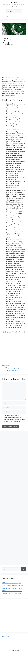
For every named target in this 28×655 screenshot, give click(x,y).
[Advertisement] (14, 62)
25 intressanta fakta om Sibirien (12, 593)
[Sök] (23, 569)
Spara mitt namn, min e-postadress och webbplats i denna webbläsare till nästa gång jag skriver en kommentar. (14, 418)
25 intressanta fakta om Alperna (12, 591)
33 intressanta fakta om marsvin (12, 585)
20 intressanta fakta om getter (11, 583)
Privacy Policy (6, 637)
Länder (6, 365)
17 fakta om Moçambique (12, 368)
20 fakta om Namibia (11, 370)
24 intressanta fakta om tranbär (12, 588)
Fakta (14, 3)
